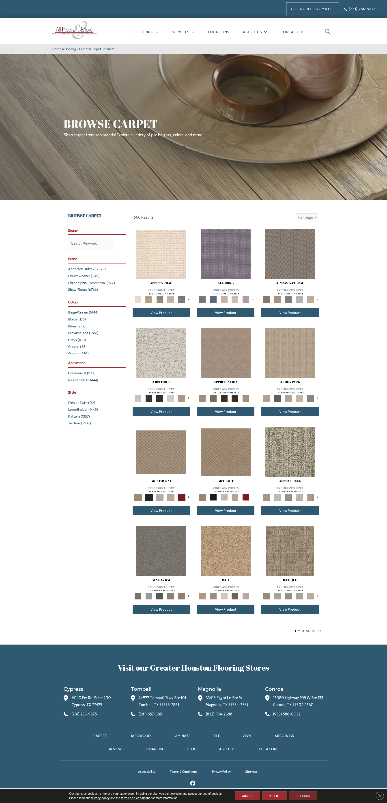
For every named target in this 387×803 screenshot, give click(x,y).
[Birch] (224, 596)
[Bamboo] (149, 299)
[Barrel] (290, 254)
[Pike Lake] (288, 497)
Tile (216, 736)
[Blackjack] (149, 497)
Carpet (83, 49)
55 (314, 631)
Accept (247, 796)
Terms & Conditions (184, 772)
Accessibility (146, 772)
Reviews (116, 749)
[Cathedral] (288, 596)
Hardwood (140, 736)
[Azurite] (213, 299)
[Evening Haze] (310, 398)
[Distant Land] (181, 596)
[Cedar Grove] (290, 452)
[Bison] (224, 398)
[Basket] (277, 299)
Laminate (181, 736)
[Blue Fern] (288, 299)
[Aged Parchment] (290, 551)
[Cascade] (160, 497)
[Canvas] (161, 353)
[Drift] (299, 398)
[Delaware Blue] (181, 299)
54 (308, 631)
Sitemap (251, 772)
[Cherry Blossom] (181, 497)
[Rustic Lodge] (310, 497)
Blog (191, 749)
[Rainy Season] (299, 497)
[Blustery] (299, 299)
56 (319, 631)
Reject (274, 796)
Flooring (70, 49)
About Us (227, 749)
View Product (161, 312)
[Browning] (235, 398)
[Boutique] (310, 299)
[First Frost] (171, 398)
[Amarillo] (226, 353)
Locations (268, 749)
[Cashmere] (171, 497)
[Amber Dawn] (226, 551)
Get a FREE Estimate (311, 9)
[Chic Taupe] (171, 299)
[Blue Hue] (277, 398)
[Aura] (161, 254)
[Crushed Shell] (246, 596)
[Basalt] (224, 299)
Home (56, 49)
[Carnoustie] (246, 398)
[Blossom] (246, 299)
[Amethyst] (226, 254)
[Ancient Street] (277, 596)
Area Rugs (284, 736)
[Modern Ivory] (277, 497)
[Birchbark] (235, 299)
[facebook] (193, 783)
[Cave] (235, 596)
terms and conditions (135, 798)
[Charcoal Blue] (160, 596)
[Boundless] (160, 299)
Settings (303, 796)
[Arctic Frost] (213, 398)
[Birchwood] (161, 452)
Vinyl (247, 736)
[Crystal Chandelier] (310, 596)
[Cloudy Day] (288, 398)
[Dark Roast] (160, 398)
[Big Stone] (213, 596)
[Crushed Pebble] (299, 596)
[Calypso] (149, 596)
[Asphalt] (161, 551)
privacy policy (100, 798)
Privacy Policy (221, 772)
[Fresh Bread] (181, 398)
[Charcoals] (149, 398)
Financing (155, 749)
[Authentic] (290, 353)
